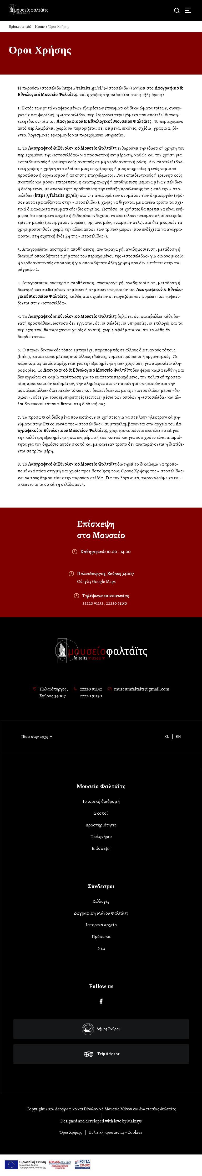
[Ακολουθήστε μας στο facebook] (101, 1001)
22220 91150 (116, 603)
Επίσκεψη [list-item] (101, 848)
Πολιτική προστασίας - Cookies (115, 1132)
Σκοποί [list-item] (101, 813)
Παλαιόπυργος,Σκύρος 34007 (53, 692)
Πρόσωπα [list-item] (101, 936)
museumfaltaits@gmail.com (141, 689)
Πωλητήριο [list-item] (101, 836)
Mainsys (134, 1121)
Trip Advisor (108, 1054)
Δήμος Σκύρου (108, 1029)
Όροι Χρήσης (71, 1132)
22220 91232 (93, 603)
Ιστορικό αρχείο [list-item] (101, 924)
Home (40, 27)
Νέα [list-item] (101, 948)
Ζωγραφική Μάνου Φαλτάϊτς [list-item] (101, 913)
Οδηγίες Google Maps (96, 581)
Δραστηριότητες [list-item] (101, 825)
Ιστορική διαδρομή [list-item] (101, 801)
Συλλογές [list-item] (101, 901)
